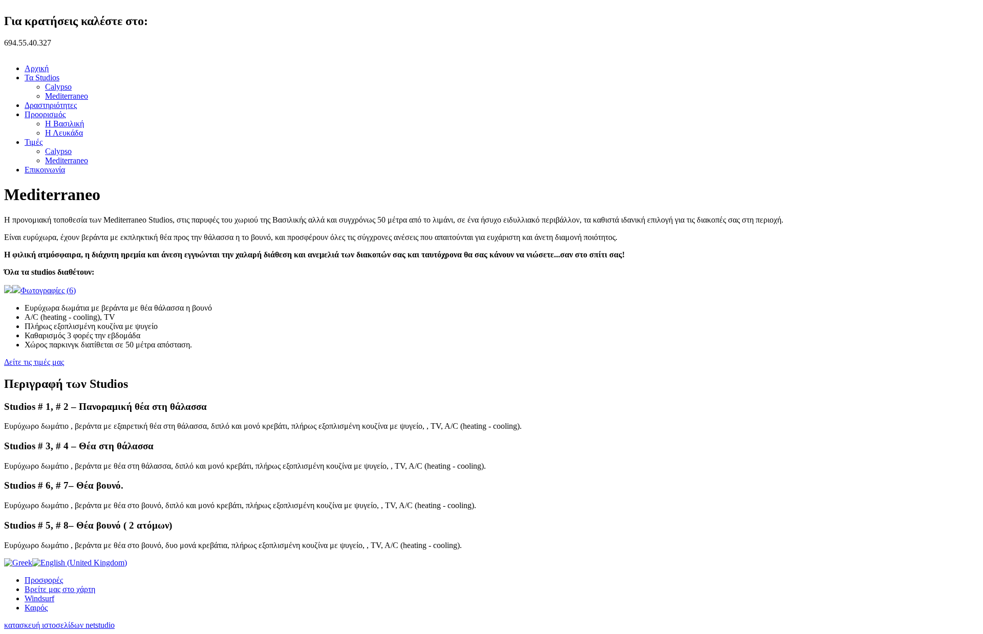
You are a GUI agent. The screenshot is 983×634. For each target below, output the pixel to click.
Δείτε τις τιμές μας (34, 362)
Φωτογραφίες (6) (48, 290)
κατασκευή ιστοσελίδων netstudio (59, 625)
